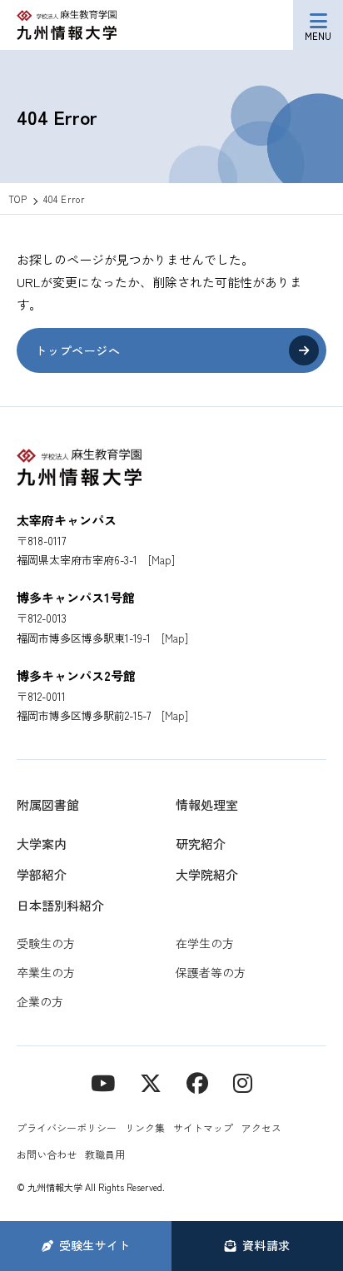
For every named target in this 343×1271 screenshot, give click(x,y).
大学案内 (42, 843)
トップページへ (77, 350)
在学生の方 (205, 943)
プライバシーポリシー (67, 1127)
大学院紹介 (207, 874)
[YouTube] (103, 1081)
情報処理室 (207, 804)
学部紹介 (42, 874)
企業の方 (40, 1001)
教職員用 (105, 1154)
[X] (151, 1081)
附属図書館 (48, 804)
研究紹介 (201, 843)
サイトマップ (203, 1127)
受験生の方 (46, 943)
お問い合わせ (47, 1154)
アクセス (261, 1127)
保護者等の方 (211, 972)
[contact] (197, 1081)
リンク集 (145, 1127)
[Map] (161, 560)
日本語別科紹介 (60, 905)
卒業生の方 (46, 972)
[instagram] (242, 1081)
